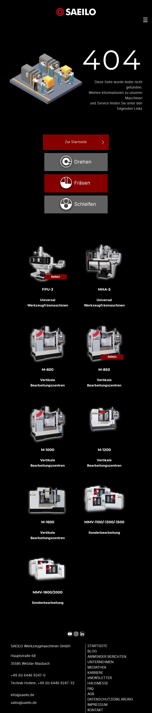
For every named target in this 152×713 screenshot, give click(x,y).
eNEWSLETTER (99, 678)
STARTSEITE (97, 646)
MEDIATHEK (96, 667)
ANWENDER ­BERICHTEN (106, 656)
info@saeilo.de (22, 695)
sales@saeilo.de (24, 702)
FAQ (90, 688)
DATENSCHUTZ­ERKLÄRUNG (110, 699)
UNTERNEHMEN (100, 662)
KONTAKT (95, 710)
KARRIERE (95, 672)
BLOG (92, 651)
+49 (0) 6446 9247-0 (28, 675)
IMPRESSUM (97, 704)
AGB (90, 694)
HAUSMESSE (97, 683)
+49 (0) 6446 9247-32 (56, 683)
